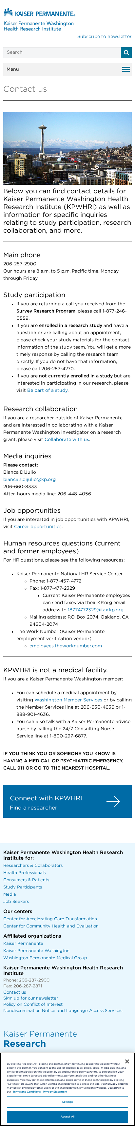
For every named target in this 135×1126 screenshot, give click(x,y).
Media (9, 894)
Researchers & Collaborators (33, 866)
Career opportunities (38, 527)
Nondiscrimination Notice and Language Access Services (62, 1011)
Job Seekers (16, 902)
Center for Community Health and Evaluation (51, 926)
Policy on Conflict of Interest (33, 1004)
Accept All (67, 1116)
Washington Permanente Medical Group (45, 958)
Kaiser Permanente (23, 944)
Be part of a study (47, 390)
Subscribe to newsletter (104, 36)
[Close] (127, 1061)
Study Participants (22, 887)
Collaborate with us (67, 439)
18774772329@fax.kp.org (96, 610)
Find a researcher (33, 808)
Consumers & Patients (26, 880)
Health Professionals (24, 873)
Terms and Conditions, (27, 1091)
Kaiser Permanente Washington (36, 951)
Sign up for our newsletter (30, 998)
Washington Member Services (68, 700)
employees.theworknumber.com (65, 646)
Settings (67, 1101)
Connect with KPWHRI (46, 798)
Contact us (14, 992)
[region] (67, 1089)
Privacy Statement (55, 1091)
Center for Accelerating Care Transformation (50, 919)
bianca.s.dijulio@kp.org (29, 479)
